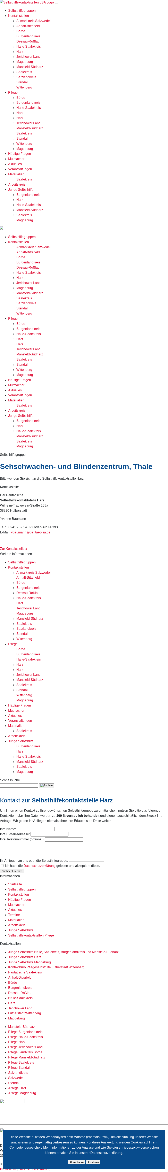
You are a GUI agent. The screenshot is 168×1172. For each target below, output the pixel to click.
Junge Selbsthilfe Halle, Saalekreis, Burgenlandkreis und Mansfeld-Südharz (63, 952)
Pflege (13, 92)
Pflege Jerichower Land (25, 1047)
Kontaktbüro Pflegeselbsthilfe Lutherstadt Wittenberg (46, 967)
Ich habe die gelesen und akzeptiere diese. (52, 866)
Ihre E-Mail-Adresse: (15, 834)
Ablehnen (93, 1162)
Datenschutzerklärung (40, 866)
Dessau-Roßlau (28, 41)
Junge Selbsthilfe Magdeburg (29, 962)
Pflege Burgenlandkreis (25, 1032)
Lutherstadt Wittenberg (24, 1013)
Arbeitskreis (16, 184)
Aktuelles (15, 164)
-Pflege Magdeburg (22, 1093)
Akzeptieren (76, 1162)
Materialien (16, 174)
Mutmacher (16, 159)
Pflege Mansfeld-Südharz (26, 1057)
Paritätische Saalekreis (25, 972)
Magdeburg (24, 61)
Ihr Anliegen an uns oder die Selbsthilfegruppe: (34, 860)
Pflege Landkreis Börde (25, 1052)
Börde (20, 31)
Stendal (22, 82)
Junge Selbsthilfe (20, 189)
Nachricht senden (12, 871)
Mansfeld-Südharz (29, 67)
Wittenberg (24, 87)
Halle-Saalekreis (28, 46)
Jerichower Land (28, 56)
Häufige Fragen (19, 153)
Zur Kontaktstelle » (13, 548)
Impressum (8, 1169)
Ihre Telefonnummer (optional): (22, 839)
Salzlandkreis (26, 77)
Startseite (15, 884)
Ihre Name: (8, 829)
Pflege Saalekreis (21, 1062)
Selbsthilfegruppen (22, 10)
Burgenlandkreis (28, 36)
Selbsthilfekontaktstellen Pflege (31, 935)
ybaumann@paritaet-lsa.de (30, 532)
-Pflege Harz (17, 1088)
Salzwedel (16, 1078)
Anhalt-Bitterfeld (28, 26)
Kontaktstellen (18, 15)
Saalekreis (24, 72)
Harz (19, 51)
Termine (14, 915)
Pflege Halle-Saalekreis (25, 1037)
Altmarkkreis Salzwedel (33, 21)
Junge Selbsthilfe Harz (24, 957)
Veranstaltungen (20, 169)
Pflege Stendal (19, 1067)
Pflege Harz (16, 1042)
